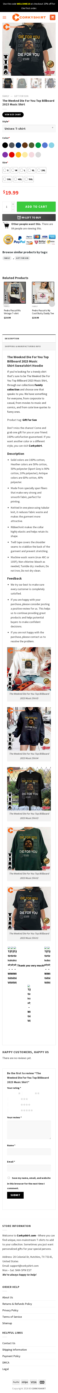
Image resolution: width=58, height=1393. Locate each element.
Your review (14, 1117)
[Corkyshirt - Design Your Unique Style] (29, 17)
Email (11, 1161)
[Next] (51, 49)
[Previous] (7, 49)
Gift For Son (21, 96)
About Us (7, 1297)
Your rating (14, 1087)
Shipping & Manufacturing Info (23, 346)
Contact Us (8, 1343)
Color (6, 137)
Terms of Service (12, 1316)
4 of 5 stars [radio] (14, 1104)
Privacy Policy (10, 1310)
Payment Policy (11, 1356)
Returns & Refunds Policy (17, 1304)
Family (5, 96)
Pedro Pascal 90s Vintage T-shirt (12, 312)
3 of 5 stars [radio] (14, 1099)
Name (11, 1145)
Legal (5, 1369)
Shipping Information (14, 1349)
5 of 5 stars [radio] (14, 1110)
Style (5, 121)
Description (12, 338)
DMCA (5, 1362)
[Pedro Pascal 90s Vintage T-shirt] (15, 292)
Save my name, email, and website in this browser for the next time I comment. (29, 1183)
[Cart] (53, 17)
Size (5, 162)
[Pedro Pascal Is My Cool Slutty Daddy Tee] (43, 292)
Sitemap (7, 1323)
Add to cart (36, 207)
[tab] (29, 338)
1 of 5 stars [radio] (12, 1093)
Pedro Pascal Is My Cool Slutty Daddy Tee (43, 312)
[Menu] (4, 17)
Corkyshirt (35, 445)
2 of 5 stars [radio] (28, 1093)
